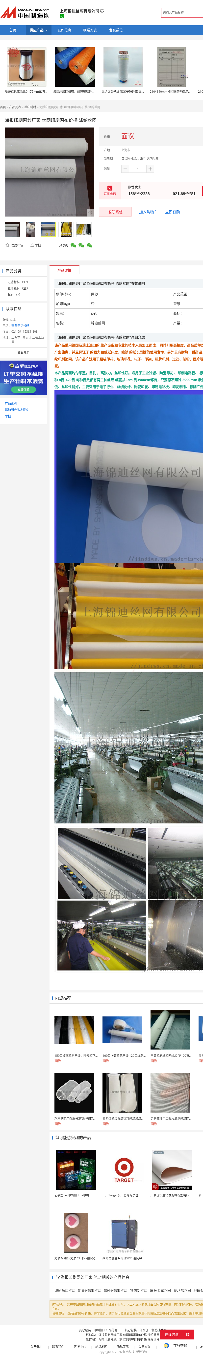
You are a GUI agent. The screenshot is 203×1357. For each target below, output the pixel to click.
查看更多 (23, 352)
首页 (3, 107)
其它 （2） (15, 295)
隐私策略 (123, 1347)
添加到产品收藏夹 (17, 410)
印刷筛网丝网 (64, 1290)
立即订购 (172, 211)
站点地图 (101, 1347)
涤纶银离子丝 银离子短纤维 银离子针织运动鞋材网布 (136, 91)
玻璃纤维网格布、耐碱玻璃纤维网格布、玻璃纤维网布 (89, 91)
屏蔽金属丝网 (160, 1290)
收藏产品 (16, 245)
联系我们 (58, 1347)
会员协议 (144, 1347)
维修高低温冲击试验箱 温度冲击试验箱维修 (131, 1258)
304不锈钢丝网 (115, 1290)
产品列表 (15, 107)
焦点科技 (128, 1352)
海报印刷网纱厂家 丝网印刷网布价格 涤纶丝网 (129, 1335)
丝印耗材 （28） (19, 288)
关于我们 (37, 1347)
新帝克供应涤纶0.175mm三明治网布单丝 (32, 91)
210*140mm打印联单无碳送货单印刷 (175, 91)
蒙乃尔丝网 (182, 1290)
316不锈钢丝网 (89, 1290)
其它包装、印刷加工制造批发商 (145, 1330)
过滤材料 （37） (19, 282)
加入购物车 (148, 211)
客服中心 (80, 1347)
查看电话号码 (20, 325)
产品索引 (11, 403)
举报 (38, 245)
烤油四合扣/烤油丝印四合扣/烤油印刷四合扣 (83, 1258)
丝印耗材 (30, 107)
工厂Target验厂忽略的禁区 (120, 1195)
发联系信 (115, 211)
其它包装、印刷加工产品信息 (98, 1330)
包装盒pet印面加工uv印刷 (71, 1195)
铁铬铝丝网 (138, 1290)
